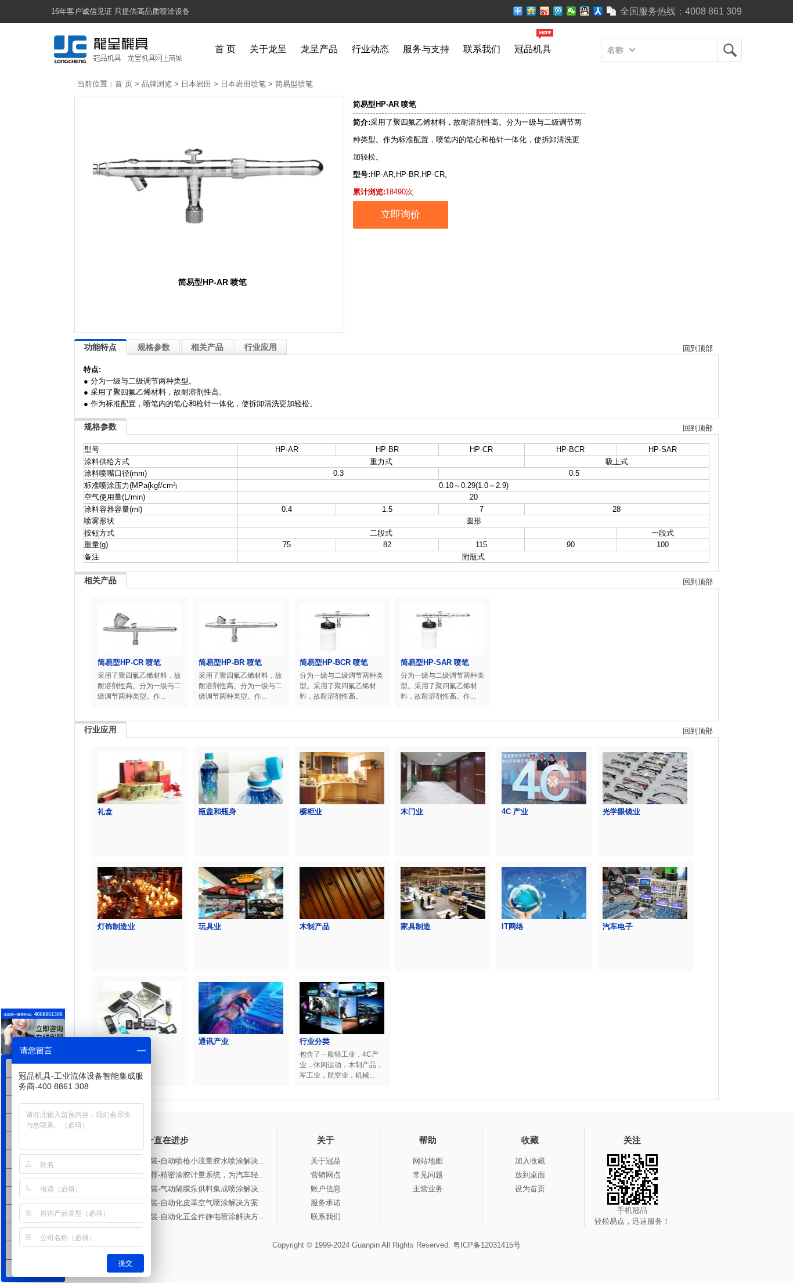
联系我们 (481, 49)
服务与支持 (426, 49)
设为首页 (530, 1188)
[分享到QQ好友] (585, 11)
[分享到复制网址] (612, 11)
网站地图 (428, 1160)
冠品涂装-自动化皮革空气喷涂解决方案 (193, 1202)
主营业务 (428, 1188)
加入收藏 (530, 1160)
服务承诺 (326, 1202)
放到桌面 (530, 1174)
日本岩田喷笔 (243, 83)
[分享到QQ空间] (531, 11)
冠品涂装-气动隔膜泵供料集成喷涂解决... (196, 1188)
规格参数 (154, 347)
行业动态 (370, 49)
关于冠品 (326, 1160)
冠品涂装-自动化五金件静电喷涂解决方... (196, 1216)
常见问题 (428, 1174)
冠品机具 (533, 49)
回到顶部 (698, 348)
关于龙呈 (268, 49)
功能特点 (100, 347)
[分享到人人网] (598, 11)
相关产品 (207, 347)
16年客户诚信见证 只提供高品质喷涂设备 (120, 11)
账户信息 (326, 1188)
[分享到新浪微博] (545, 11)
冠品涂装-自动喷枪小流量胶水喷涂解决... (196, 1160)
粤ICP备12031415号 (487, 1245)
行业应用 (260, 347)
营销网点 (326, 1174)
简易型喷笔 (294, 83)
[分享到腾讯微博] (558, 11)
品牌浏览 (157, 83)
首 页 (225, 49)
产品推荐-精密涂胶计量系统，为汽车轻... (196, 1174)
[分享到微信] (571, 11)
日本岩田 (196, 83)
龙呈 (729, 50)
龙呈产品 (319, 49)
